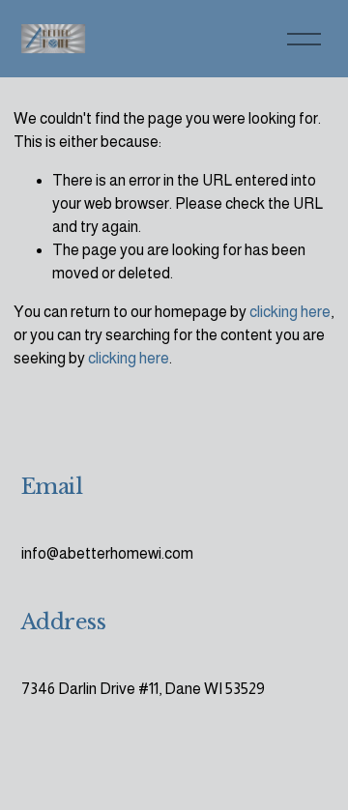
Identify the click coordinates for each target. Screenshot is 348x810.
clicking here (290, 312)
